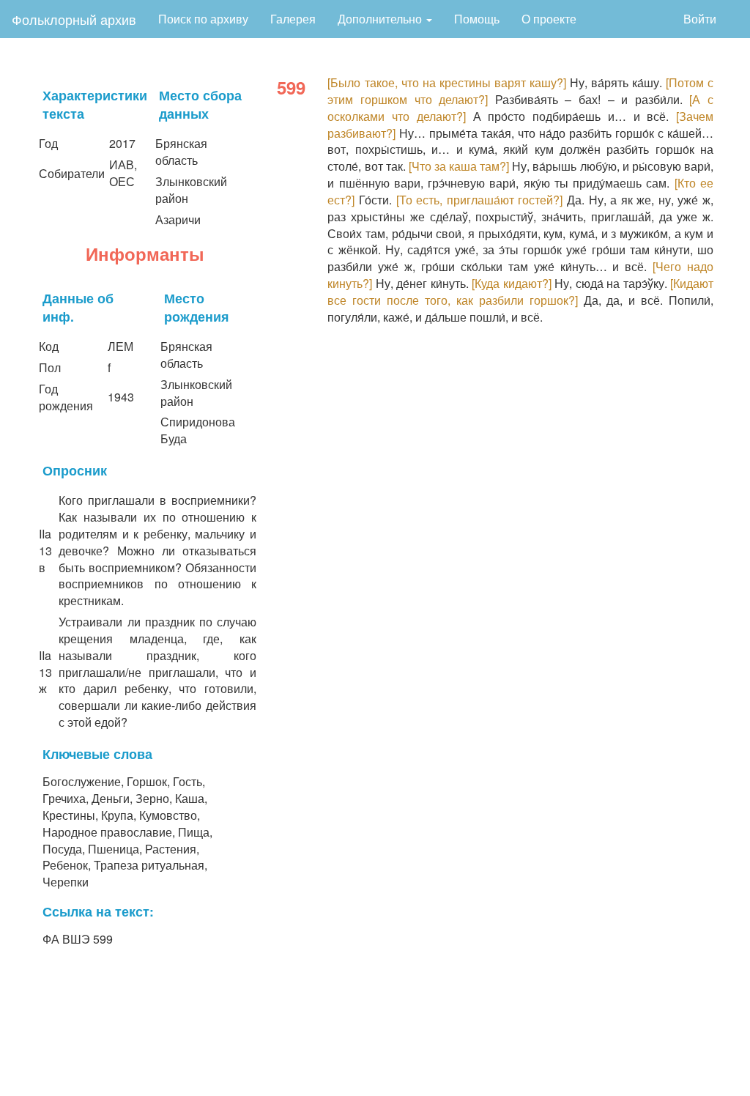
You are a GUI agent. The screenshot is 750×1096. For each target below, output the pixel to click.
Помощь (477, 18)
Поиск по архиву (203, 18)
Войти (699, 18)
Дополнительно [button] (381, 18)
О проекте (548, 18)
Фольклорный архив (74, 19)
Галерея (293, 18)
